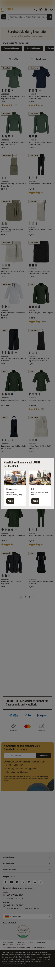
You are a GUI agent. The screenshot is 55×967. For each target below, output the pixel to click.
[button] (15, 488)
